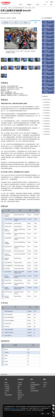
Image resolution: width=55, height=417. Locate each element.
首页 (47, 1)
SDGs (19, 399)
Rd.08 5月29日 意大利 (30, 7)
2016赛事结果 (46, 118)
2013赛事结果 (46, 126)
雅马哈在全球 (21, 394)
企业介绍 (37, 4)
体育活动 (20, 390)
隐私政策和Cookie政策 (14, 408)
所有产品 (20, 4)
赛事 (51, 4)
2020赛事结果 (46, 107)
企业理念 (20, 384)
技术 (45, 4)
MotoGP (45, 382)
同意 (42, 413)
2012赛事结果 (46, 129)
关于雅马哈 (20, 379)
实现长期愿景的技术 (35, 384)
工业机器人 (7, 388)
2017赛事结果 (46, 115)
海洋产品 (7, 384)
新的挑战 (33, 386)
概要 (19, 386)
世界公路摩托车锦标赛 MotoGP (18, 7)
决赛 (35, 22)
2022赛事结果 (46, 102)
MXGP (44, 384)
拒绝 (48, 413)
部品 (6, 392)
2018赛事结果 (46, 112)
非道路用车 (7, 386)
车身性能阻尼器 (8, 394)
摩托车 (6, 382)
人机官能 (33, 382)
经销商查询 (29, 4)
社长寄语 (20, 382)
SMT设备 (7, 390)
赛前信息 (6, 22)
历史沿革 (20, 392)
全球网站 (51, 1)
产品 (6, 379)
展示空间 (20, 397)
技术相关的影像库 (35, 390)
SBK (44, 386)
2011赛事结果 (46, 131)
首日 (16, 22)
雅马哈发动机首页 (4, 7)
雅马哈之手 (33, 388)
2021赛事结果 (46, 104)
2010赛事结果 (46, 134)
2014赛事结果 (46, 123)
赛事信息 (10, 7)
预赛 (25, 22)
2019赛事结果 (46, 110)
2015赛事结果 (46, 121)
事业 (19, 388)
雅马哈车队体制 (47, 99)
